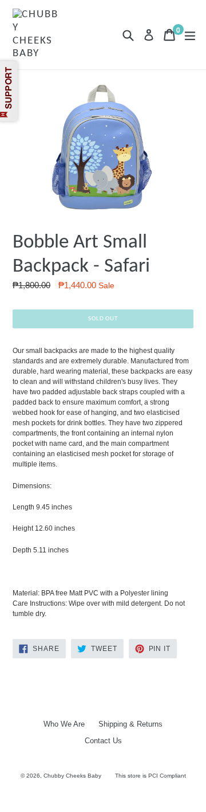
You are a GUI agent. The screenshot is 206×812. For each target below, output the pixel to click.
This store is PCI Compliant (150, 775)
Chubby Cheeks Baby (72, 775)
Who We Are (64, 724)
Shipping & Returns (130, 724)
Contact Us (103, 740)
